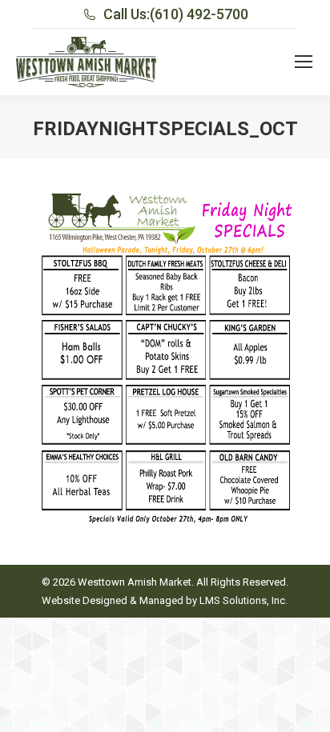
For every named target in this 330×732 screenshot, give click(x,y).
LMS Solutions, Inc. (243, 600)
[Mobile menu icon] (303, 61)
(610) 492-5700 (199, 14)
